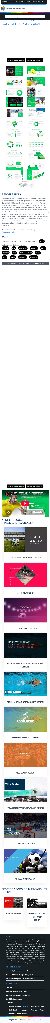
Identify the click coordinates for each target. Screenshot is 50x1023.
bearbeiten (22, 257)
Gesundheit (23, 248)
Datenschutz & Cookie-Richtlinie (18, 995)
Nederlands (12, 1010)
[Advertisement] (25, 374)
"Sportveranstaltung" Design (25, 557)
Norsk (24, 1014)
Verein (38, 252)
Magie (5, 257)
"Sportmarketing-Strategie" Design (25, 808)
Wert (14, 252)
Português (24, 1010)
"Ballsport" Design (25, 879)
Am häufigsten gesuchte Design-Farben (20, 979)
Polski (42, 1010)
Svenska (11, 1014)
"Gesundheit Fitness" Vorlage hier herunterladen (25, 263)
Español (18, 1006)
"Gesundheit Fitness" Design (21, 23)
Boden (12, 257)
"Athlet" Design (13, 913)
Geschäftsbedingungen (14, 999)
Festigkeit (34, 248)
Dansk (18, 1014)
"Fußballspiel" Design (25, 628)
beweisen (6, 252)
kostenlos (33, 257)
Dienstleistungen (26, 252)
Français (33, 1006)
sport (42, 241)
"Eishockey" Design (25, 843)
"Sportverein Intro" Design (25, 737)
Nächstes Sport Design (34, 60)
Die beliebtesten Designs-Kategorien (19, 975)
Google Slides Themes (15, 1020)
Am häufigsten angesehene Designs (19, 971)
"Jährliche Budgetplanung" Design (25, 702)
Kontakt (9, 987)
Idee (13, 248)
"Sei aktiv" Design (25, 593)
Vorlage (5, 248)
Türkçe (34, 1010)
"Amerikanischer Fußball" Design (37, 916)
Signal (43, 248)
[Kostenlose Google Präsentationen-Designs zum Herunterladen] (13, 8)
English (11, 1006)
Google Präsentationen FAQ (16, 991)
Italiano (41, 1006)
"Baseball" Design (25, 773)
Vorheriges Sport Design (16, 60)
